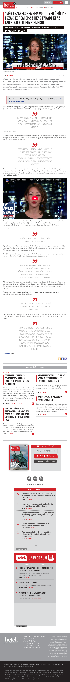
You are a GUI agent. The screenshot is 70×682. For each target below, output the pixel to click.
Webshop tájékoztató (32, 648)
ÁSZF (37, 644)
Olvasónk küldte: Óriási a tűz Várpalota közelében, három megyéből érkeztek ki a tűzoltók (38, 495)
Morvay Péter (7, 403)
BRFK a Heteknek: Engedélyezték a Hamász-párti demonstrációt (35, 524)
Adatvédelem (29, 639)
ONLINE (11, 75)
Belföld (30, 577)
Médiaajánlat (39, 636)
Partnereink (29, 644)
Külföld (31, 588)
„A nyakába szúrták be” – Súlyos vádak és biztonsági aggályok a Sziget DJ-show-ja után (38, 515)
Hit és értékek (18, 403)
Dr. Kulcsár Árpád (24, 598)
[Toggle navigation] (66, 3)
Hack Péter (22, 577)
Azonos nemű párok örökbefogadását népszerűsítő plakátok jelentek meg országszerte (36, 534)
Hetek (4, 75)
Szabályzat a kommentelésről (30, 641)
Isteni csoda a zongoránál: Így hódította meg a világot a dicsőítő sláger (37, 505)
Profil (47, 3)
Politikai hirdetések (32, 646)
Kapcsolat (28, 636)
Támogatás (58, 3)
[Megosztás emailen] (59, 359)
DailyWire (6, 353)
